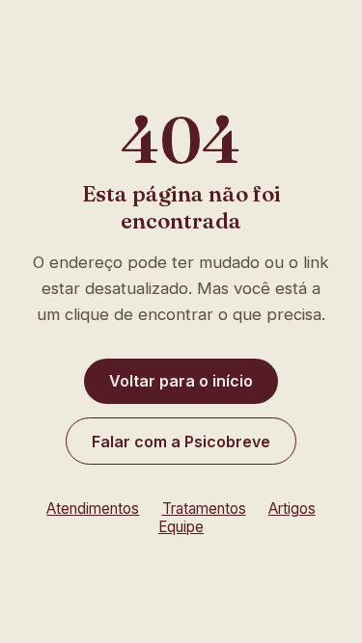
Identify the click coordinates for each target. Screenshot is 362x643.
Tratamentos (204, 508)
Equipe (181, 527)
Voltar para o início (181, 380)
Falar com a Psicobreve (181, 441)
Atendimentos (92, 508)
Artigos (292, 508)
